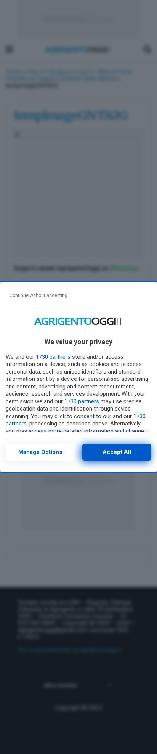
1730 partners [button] (53, 356)
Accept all (117, 452)
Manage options (40, 452)
